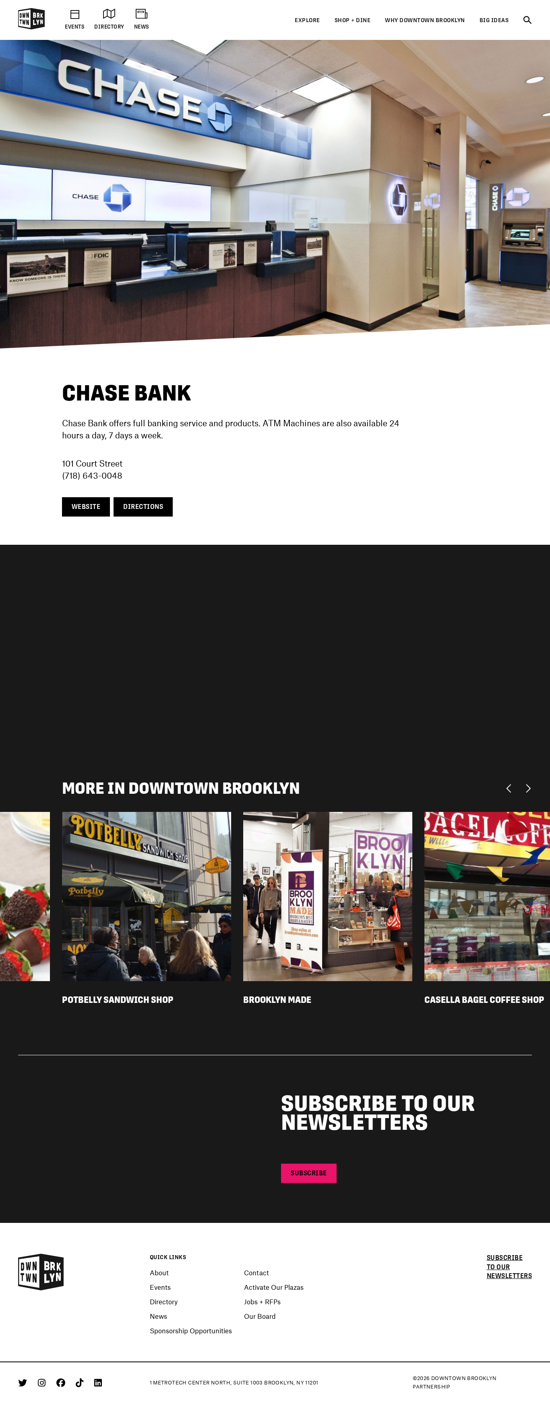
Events (160, 1287)
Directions (143, 507)
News (158, 1316)
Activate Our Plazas (274, 1287)
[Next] (528, 787)
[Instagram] (43, 1382)
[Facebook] (62, 1382)
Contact (256, 1273)
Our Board (260, 1316)
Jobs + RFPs (262, 1302)
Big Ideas (494, 20)
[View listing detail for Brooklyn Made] (327, 895)
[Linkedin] (98, 1382)
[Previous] (510, 787)
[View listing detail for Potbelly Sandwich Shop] (146, 895)
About (159, 1273)
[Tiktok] (81, 1382)
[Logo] (31, 27)
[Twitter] (24, 1382)
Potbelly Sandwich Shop (118, 1000)
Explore (307, 20)
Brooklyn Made (277, 1000)
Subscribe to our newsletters (509, 1267)
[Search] (527, 21)
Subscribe (309, 1173)
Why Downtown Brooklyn (425, 20)
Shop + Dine (353, 20)
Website (86, 507)
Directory (164, 1302)
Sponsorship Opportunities (191, 1331)
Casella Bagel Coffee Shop (484, 1000)
